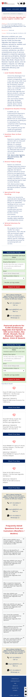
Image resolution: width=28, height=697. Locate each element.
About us (15, 685)
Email (5, 271)
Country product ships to (11, 276)
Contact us (15, 688)
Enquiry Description (9, 262)
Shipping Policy (15, 681)
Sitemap (15, 690)
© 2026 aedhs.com (14, 695)
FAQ (15, 683)
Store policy (15, 678)
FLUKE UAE (11, 30)
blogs (22, 9)
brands (8, 9)
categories (15, 9)
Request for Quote (14, 287)
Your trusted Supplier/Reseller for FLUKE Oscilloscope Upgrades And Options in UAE (13, 25)
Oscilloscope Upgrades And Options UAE (16, 33)
